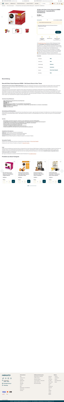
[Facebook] (11, 378)
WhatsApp (6, 385)
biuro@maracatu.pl (32, 153)
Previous (2, 17)
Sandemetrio (57, 377)
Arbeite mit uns (22, 377)
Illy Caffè (50, 380)
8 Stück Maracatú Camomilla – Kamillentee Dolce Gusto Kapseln (54, 174)
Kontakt (21, 384)
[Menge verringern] (4, 182)
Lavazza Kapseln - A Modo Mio (39, 380)
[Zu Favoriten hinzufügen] (47, 20)
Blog (20, 386)
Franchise (21, 379)
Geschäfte (36, 3)
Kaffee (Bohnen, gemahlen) (38, 376)
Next (32, 17)
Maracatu (50, 376)
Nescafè (39, 43)
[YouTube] (6, 378)
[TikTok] (3, 378)
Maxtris (56, 379)
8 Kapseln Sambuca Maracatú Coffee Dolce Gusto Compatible (39, 174)
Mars (49, 384)
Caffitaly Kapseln (37, 377)
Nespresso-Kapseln (37, 379)
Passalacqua (51, 386)
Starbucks (50, 387)
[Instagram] (8, 378)
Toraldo (50, 391)
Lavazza (50, 383)
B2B (20, 376)
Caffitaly (50, 390)
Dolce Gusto (44, 43)
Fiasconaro (50, 379)
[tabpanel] (9, 172)
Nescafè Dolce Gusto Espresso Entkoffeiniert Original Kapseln (8, 174)
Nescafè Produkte (26, 142)
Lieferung (21, 390)
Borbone (50, 377)
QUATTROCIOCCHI (58, 380)
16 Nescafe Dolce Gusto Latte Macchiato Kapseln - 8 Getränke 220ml (24, 174)
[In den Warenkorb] (13, 181)
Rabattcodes (22, 380)
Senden (58, 32)
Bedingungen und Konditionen (25, 387)
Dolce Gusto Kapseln (34, 141)
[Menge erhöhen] (9, 182)
